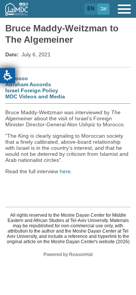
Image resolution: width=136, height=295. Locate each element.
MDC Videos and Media (35, 96)
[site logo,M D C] (16, 12)
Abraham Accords (28, 84)
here (65, 171)
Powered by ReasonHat (68, 254)
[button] (7, 75)
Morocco (16, 78)
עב (103, 8)
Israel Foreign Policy (31, 90)
